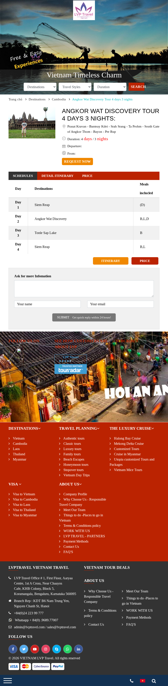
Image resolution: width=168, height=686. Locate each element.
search (137, 87)
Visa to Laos (21, 504)
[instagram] (45, 649)
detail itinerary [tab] (58, 176)
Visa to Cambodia (25, 499)
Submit (84, 317)
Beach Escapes (73, 459)
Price (145, 261)
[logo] (84, 10)
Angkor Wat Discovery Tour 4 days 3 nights (102, 99)
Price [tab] (87, 176)
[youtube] (34, 649)
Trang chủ (15, 99)
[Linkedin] (78, 649)
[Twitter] (23, 649)
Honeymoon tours (75, 464)
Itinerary (110, 261)
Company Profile (75, 494)
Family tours (72, 454)
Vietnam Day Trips (76, 475)
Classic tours (72, 443)
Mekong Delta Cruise (128, 443)
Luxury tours (72, 449)
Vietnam (18, 438)
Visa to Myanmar (24, 515)
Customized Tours (126, 449)
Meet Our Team (74, 510)
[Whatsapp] (67, 649)
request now (77, 161)
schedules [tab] (23, 176)
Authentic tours (73, 438)
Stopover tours (73, 470)
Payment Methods (75, 541)
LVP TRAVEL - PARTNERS (84, 536)
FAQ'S (68, 552)
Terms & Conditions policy (82, 525)
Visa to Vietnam (23, 494)
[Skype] (56, 649)
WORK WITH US (76, 531)
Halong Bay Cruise (127, 438)
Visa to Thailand (24, 510)
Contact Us (71, 546)
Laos (16, 449)
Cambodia (59, 99)
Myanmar (19, 459)
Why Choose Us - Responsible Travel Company (98, 596)
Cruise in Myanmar (127, 454)
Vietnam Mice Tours (127, 470)
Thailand (18, 454)
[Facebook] (13, 649)
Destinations (37, 99)
